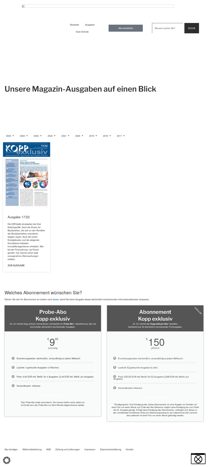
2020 (77, 135)
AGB (48, 449)
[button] (6, 460)
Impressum (90, 449)
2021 (64, 135)
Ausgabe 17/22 (19, 217)
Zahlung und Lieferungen (67, 449)
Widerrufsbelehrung (32, 449)
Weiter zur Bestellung (52, 395)
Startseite (74, 24)
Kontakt (129, 449)
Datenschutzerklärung (110, 449)
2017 (119, 135)
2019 (91, 135)
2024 (22, 135)
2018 (105, 135)
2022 (50, 135)
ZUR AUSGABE (16, 265)
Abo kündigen (11, 449)
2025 (8, 135)
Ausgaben (90, 24)
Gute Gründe (82, 31)
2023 (36, 135)
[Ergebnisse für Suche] (167, 35)
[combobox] (167, 28)
